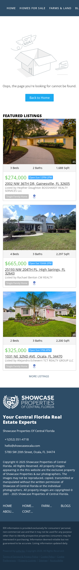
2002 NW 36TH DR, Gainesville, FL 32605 (37, 183)
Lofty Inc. (20, 550)
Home (11, 8)
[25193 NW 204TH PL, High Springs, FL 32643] (39, 227)
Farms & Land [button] (60, 8)
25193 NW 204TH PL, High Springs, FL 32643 (35, 271)
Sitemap (43, 560)
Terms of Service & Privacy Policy (20, 556)
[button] (8, 507)
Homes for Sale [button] (32, 8)
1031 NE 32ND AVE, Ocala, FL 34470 (33, 356)
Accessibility (56, 560)
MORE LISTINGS (39, 376)
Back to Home (40, 98)
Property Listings (27, 560)
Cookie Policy (48, 556)
